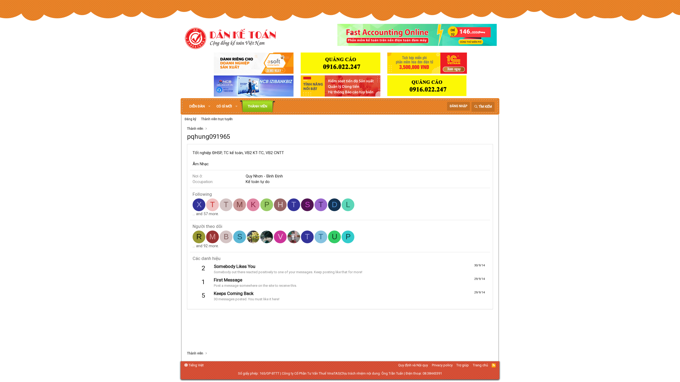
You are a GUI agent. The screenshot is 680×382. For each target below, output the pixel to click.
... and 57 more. (206, 213)
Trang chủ (480, 365)
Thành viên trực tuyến (217, 119)
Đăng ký (190, 119)
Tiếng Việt (196, 365)
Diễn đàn (197, 106)
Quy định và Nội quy (413, 365)
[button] (209, 106)
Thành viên (257, 106)
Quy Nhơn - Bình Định (264, 176)
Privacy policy (442, 365)
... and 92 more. (206, 246)
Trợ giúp (462, 365)
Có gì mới (224, 106)
